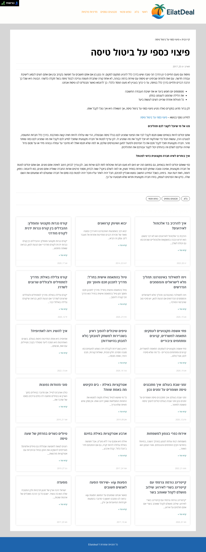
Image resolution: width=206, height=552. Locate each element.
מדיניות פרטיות (89, 12)
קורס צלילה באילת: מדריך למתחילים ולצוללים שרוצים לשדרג (47, 282)
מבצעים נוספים (108, 12)
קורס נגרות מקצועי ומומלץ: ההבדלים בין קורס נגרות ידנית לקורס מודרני (46, 228)
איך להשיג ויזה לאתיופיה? (49, 330)
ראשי (144, 12)
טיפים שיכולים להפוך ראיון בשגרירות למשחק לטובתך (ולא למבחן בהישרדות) (104, 335)
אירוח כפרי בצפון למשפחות (166, 433)
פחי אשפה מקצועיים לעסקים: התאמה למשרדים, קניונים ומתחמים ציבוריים (165, 335)
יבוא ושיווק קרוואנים (112, 223)
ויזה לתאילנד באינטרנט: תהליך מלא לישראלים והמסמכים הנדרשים (164, 282)
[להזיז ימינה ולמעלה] (4, 2)
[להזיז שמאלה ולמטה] (2, 4)
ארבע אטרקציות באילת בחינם (105, 433)
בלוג (136, 12)
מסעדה (62, 482)
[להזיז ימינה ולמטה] (4, 4)
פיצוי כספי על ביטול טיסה (153, 117)
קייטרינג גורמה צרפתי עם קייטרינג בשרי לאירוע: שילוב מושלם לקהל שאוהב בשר (166, 487)
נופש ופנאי (125, 12)
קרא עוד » (182, 250)
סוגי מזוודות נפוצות (53, 384)
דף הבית (186, 39)
